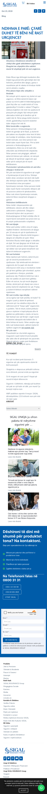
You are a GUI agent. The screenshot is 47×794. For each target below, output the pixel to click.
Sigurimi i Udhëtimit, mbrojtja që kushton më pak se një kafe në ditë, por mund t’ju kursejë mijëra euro (23, 386)
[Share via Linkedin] (39, 11)
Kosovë (6, 777)
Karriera (6, 689)
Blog (4, 16)
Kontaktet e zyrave (10, 715)
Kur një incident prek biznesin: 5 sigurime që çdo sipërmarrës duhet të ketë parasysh (21, 362)
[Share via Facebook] (35, 11)
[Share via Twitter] (43, 11)
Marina (6, 678)
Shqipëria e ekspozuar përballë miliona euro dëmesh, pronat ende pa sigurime (22, 370)
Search (38, 349)
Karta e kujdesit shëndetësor (14, 735)
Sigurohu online (9, 706)
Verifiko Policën (9, 703)
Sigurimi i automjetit (10, 726)
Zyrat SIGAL (10, 597)
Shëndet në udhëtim (10, 732)
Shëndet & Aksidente (11, 669)
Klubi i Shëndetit (9, 709)
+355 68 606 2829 (12, 592)
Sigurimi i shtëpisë (10, 729)
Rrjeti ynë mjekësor (10, 712)
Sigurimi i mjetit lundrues (12, 738)
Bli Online (31, 4)
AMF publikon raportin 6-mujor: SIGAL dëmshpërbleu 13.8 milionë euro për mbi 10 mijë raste (23, 396)
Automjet (6, 675)
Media (5, 692)
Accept (23, 790)
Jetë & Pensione (9, 666)
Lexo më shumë (14, 457)
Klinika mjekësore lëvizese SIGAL (16, 718)
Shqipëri (6, 774)
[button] (41, 787)
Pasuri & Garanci (9, 672)
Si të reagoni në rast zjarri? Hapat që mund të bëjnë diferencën (21, 378)
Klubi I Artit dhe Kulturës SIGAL (15, 721)
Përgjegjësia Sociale (10, 686)
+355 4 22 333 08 (12, 587)
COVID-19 (7, 698)
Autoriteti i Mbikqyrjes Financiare (15, 766)
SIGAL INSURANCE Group (13, 683)
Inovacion (7, 695)
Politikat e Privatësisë (11, 769)
